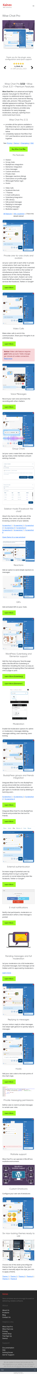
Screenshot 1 (7, 525)
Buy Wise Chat (18, 149)
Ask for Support (8, 1355)
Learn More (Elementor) (13, 684)
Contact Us (6, 1317)
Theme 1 (5, 1276)
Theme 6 (13, 1279)
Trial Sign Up (7, 1336)
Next (31, 67)
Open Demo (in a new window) (13, 537)
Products (5, 1312)
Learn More (9, 287)
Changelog (25, 143)
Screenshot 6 (7, 530)
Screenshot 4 (10, 528)
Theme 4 (30, 1276)
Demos (16, 143)
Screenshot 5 (21, 528)
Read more (8, 358)
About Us (5, 1310)
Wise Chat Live (7, 1329)
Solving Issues (7, 1352)
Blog (4, 1315)
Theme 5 (5, 1279)
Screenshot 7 (19, 530)
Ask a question (19, 214)
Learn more (6, 973)
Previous (6, 67)
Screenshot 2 (19, 525)
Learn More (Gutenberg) (14, 676)
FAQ (32, 143)
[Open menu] (33, 6)
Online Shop (7, 1334)
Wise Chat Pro (7, 1327)
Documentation (8, 1348)
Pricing (9, 143)
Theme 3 (22, 1276)
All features (7, 214)
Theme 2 (13, 1276)
